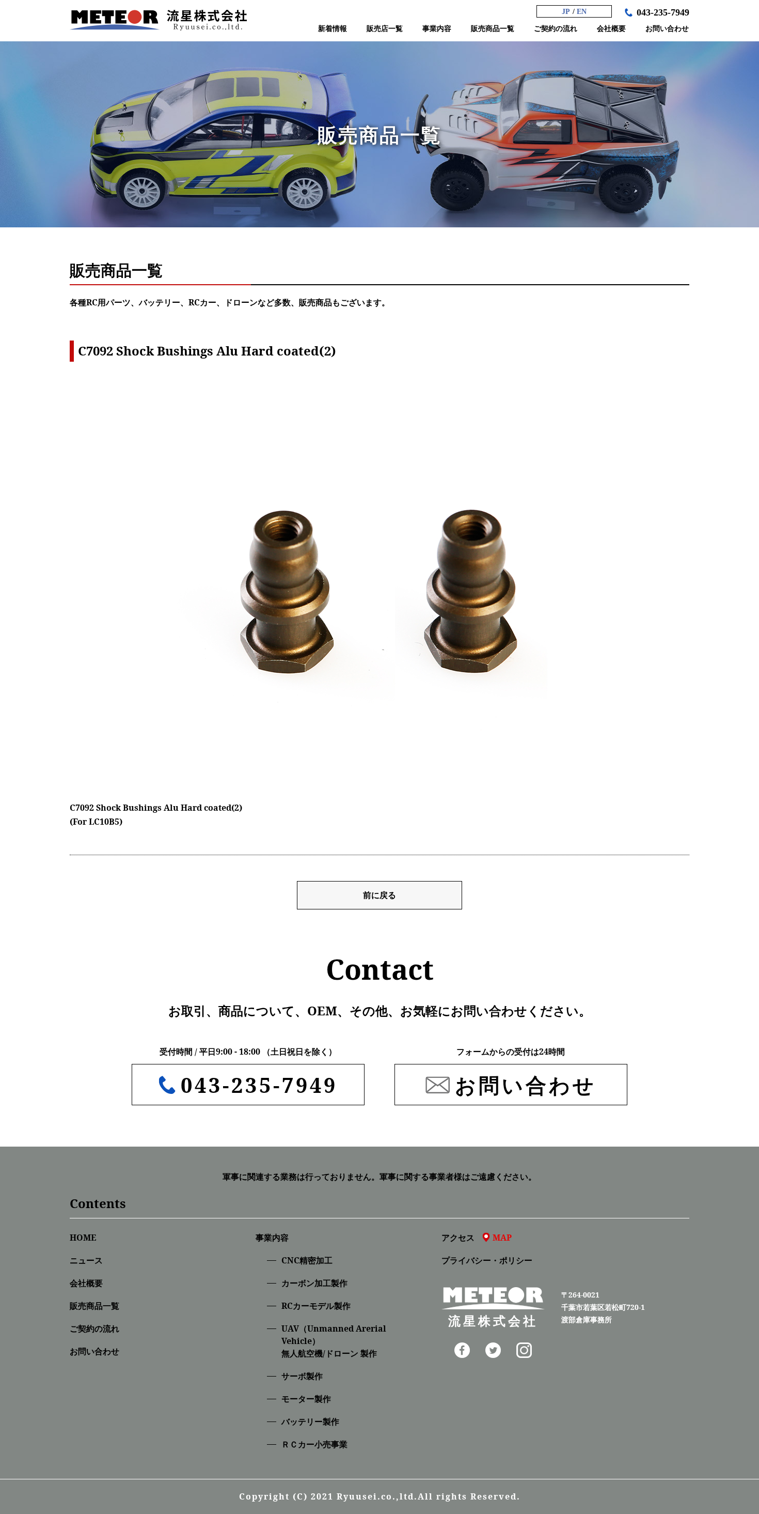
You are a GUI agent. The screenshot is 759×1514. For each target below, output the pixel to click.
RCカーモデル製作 (316, 1305)
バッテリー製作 (310, 1421)
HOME (83, 1237)
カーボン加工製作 (314, 1283)
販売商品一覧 (94, 1305)
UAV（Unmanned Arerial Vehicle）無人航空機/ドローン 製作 (333, 1341)
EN (582, 12)
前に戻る (379, 895)
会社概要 (86, 1283)
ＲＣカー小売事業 (314, 1444)
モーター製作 (306, 1398)
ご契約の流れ (94, 1328)
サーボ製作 (302, 1376)
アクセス (476, 1237)
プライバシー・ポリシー (486, 1260)
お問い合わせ (94, 1351)
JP (566, 12)
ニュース (86, 1260)
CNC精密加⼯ (307, 1260)
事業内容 (272, 1237)
